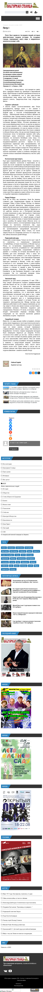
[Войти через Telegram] (10, 423)
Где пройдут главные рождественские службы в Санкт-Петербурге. (27, 622)
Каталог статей (13, 25)
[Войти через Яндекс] (10, 432)
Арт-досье (6, 480)
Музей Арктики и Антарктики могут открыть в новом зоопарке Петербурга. (23, 392)
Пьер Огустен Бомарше (10, 916)
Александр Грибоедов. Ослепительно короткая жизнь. (19, 903)
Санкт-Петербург (7, 555)
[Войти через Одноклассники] (10, 438)
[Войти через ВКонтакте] (10, 426)
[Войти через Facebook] (10, 429)
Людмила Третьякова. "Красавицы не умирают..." (18, 907)
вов (18, 562)
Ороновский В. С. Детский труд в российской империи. (19, 929)
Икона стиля (7, 504)
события (5, 566)
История (5, 489)
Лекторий (6, 528)
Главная (5, 25)
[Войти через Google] (10, 435)
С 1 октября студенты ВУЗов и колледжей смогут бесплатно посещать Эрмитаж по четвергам (25, 388)
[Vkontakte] (5, 971)
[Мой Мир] (36, 373)
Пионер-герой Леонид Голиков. (12, 920)
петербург (29, 548)
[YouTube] (10, 971)
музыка (33, 562)
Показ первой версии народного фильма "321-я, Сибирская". (27, 613)
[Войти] (31, 12)
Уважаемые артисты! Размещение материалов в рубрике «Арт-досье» (25, 581)
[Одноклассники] (33, 373)
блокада (23, 566)
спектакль (19, 548)
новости (36, 551)
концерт (11, 548)
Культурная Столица (9, 468)
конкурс (13, 569)
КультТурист (6, 524)
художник (5, 558)
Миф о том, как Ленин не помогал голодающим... (18, 933)
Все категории (7, 464)
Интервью (6, 476)
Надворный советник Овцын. (12, 911)
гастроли (5, 562)
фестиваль (13, 551)
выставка (5, 551)
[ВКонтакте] (30, 373)
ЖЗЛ (20, 25)
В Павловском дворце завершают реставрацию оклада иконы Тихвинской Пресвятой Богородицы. (25, 397)
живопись (25, 562)
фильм (13, 558)
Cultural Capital (16, 362)
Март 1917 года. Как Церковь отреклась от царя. (18, 894)
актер (12, 562)
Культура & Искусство (9, 516)
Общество (6, 493)
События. (6, 512)
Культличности (7, 520)
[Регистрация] (36, 12)
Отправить (14, 449)
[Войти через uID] (10, 420)
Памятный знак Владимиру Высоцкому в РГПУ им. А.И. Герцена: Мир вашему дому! (27, 598)
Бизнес (5, 501)
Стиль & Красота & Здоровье (12, 497)
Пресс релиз (6, 472)
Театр (17, 555)
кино (29, 551)
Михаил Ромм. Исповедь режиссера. (14, 925)
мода (36, 566)
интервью (30, 558)
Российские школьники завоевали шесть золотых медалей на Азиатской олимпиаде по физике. (25, 401)
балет (17, 566)
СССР (30, 566)
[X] (39, 373)
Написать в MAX (6, 947)
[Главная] (21, 7)
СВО (4, 532)
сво (11, 566)
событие (22, 551)
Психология (6, 508)
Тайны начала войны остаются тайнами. (15, 898)
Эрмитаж (5, 569)
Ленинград (21, 558)
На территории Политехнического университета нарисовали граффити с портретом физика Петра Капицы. (26, 590)
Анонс (4, 548)
